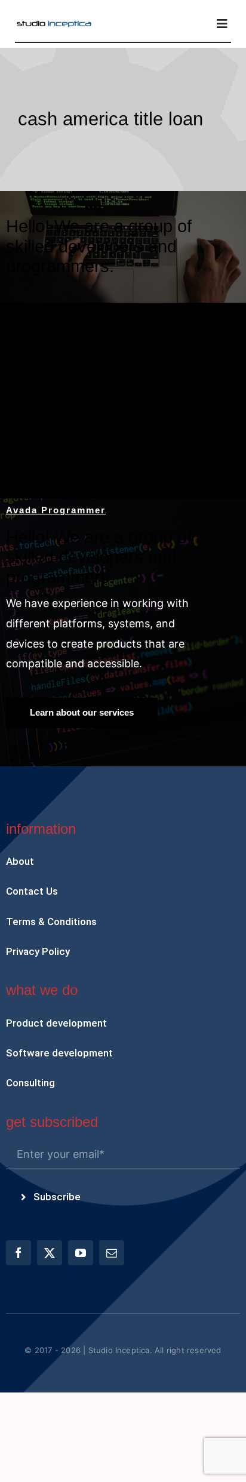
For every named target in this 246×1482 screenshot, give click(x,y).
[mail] (111, 1252)
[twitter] (49, 1252)
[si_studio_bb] (54, 24)
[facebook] (18, 1252)
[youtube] (80, 1252)
